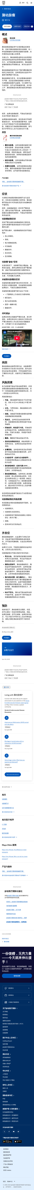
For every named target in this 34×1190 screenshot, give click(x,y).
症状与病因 (7, 26)
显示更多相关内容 (7, 812)
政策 (6, 107)
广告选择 (15, 107)
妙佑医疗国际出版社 (13, 895)
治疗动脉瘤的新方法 (8, 808)
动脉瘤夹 (4, 799)
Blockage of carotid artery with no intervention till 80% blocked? (14, 742)
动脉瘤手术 (5, 803)
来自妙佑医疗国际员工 (8, 627)
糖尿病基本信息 (11, 914)
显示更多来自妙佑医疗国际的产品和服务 (14, 875)
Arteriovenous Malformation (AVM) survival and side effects (17, 723)
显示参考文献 (6, 787)
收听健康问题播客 (11, 906)
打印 (7, 687)
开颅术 (4, 829)
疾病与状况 (7, 9)
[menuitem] (7, 26)
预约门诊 (7, 20)
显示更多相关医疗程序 (8, 837)
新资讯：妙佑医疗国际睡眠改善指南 (17, 902)
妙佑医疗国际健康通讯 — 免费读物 (16, 922)
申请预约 (6, 356)
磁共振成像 (5, 833)
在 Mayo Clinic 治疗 (7, 631)
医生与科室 (27, 26)
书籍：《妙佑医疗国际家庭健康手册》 (13, 181)
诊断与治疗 (17, 26)
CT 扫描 (4, 824)
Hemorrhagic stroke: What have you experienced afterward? (15, 761)
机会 (10, 107)
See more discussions (13, 774)
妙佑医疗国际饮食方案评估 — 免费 (16, 918)
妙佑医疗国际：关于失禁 (13, 910)
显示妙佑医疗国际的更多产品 (10, 186)
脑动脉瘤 (8, 15)
